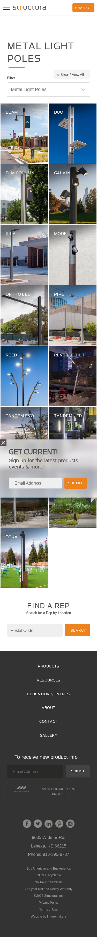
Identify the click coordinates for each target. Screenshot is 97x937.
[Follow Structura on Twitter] (37, 824)
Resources (48, 680)
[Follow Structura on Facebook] (26, 824)
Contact (48, 721)
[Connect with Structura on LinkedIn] (48, 824)
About (48, 708)
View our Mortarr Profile (59, 791)
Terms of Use (48, 909)
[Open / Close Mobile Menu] (6, 8)
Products (48, 666)
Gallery (48, 735)
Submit (78, 771)
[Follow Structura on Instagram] (70, 824)
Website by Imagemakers (48, 916)
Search (79, 630)
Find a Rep (83, 7)
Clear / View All (72, 75)
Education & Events (48, 694)
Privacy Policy (48, 903)
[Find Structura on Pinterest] (59, 824)
